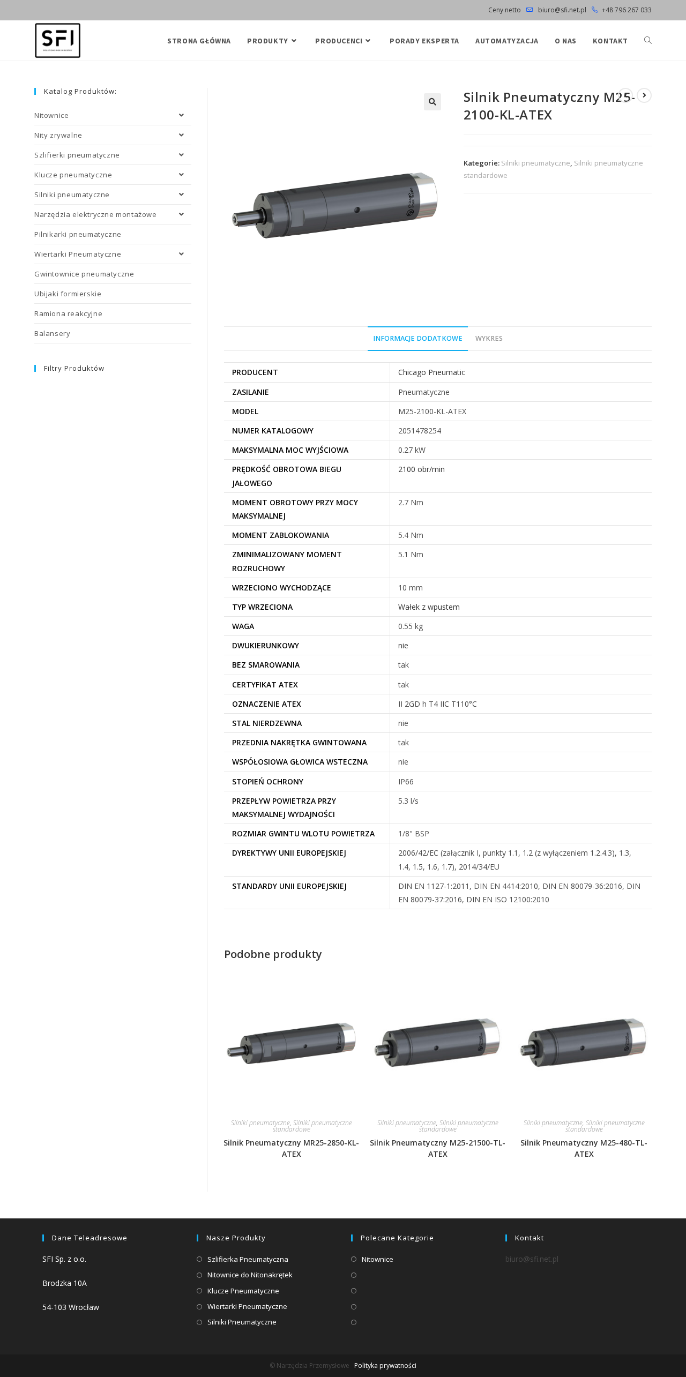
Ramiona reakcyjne (68, 313)
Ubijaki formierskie (67, 293)
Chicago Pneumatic (431, 372)
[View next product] (644, 95)
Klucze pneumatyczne (73, 174)
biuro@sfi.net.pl (561, 9)
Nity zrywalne (58, 135)
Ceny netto (504, 9)
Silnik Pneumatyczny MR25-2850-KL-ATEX (291, 1148)
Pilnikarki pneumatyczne (78, 234)
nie (403, 645)
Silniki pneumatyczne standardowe (312, 1126)
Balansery (52, 333)
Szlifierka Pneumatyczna (247, 1259)
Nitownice (51, 115)
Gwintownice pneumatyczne (84, 274)
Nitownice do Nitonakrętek (250, 1274)
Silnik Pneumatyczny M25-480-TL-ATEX (583, 1148)
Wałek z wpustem (429, 607)
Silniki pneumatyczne (535, 163)
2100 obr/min (421, 469)
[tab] (418, 339)
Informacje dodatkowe (418, 338)
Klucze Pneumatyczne (243, 1291)
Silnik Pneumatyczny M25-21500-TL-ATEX (437, 1148)
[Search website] (648, 41)
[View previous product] (625, 95)
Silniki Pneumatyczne (242, 1322)
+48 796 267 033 (627, 9)
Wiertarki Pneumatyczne (77, 254)
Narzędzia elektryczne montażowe (95, 214)
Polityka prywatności (385, 1365)
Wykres (489, 338)
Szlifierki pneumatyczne (77, 155)
